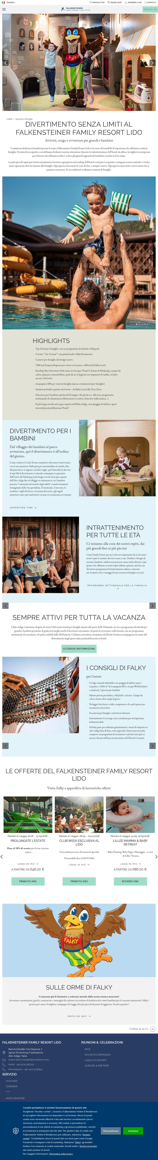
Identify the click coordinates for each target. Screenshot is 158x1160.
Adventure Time (22, 507)
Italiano (10, 3)
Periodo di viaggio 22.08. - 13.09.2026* (28, 836)
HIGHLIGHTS (51, 340)
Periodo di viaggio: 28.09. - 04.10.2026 (79, 836)
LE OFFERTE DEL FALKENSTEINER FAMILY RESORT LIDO (79, 774)
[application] (79, 1131)
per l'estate (93, 676)
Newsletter (98, 3)
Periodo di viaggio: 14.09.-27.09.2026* (130, 836)
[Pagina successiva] (153, 63)
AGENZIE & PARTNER (97, 1065)
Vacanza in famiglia (23, 119)
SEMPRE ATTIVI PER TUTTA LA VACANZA (79, 617)
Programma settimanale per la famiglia (117, 585)
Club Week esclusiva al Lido (79, 842)
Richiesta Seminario (98, 1054)
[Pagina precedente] (5, 63)
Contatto (151, 3)
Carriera (12, 1086)
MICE (88, 1049)
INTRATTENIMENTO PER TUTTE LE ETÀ (115, 531)
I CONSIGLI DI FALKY (116, 667)
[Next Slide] (153, 253)
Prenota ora (28, 881)
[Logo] (75, 9)
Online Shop (116, 3)
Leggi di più (27, 864)
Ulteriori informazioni (79, 649)
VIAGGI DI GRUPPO (95, 1060)
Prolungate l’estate (28, 841)
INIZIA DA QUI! (78, 1016)
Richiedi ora (130, 881)
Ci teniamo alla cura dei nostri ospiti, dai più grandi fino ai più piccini (115, 545)
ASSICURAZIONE (15, 1098)
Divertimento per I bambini (40, 434)
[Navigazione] (3, 9)
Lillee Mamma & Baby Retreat (130, 842)
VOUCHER (11, 1081)
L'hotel (9, 119)
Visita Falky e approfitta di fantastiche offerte (79, 788)
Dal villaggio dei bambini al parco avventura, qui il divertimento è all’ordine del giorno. (39, 451)
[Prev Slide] (5, 253)
